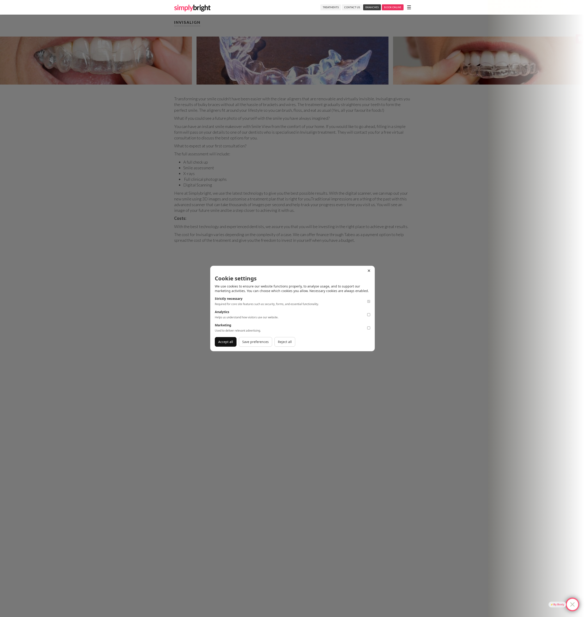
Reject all (285, 342)
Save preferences (255, 342)
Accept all (225, 342)
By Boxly (555, 604)
